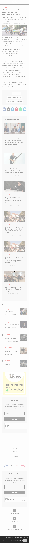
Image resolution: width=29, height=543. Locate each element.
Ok (25, 540)
